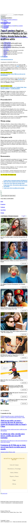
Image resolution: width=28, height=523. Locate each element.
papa (2, 201)
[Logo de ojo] (4, 30)
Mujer (4, 24)
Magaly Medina (7, 44)
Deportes (5, 28)
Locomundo (6, 25)
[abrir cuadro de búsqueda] (3, 16)
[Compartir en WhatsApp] (14, 194)
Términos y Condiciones (9, 37)
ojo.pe (2, 37)
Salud (4, 55)
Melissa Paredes (7, 47)
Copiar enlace (12, 195)
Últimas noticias (7, 42)
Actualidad (5, 27)
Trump (2, 212)
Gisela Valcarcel (7, 43)
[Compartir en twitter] (14, 192)
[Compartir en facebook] (14, 190)
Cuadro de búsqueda (18, 14)
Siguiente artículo (4, 452)
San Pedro (3, 210)
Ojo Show (5, 21)
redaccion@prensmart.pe (7, 59)
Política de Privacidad (19, 37)
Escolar (5, 56)
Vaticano (3, 207)
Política (5, 51)
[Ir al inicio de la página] (4, 408)
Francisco (3, 204)
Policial (5, 23)
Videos (5, 20)
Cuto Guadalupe (7, 46)
